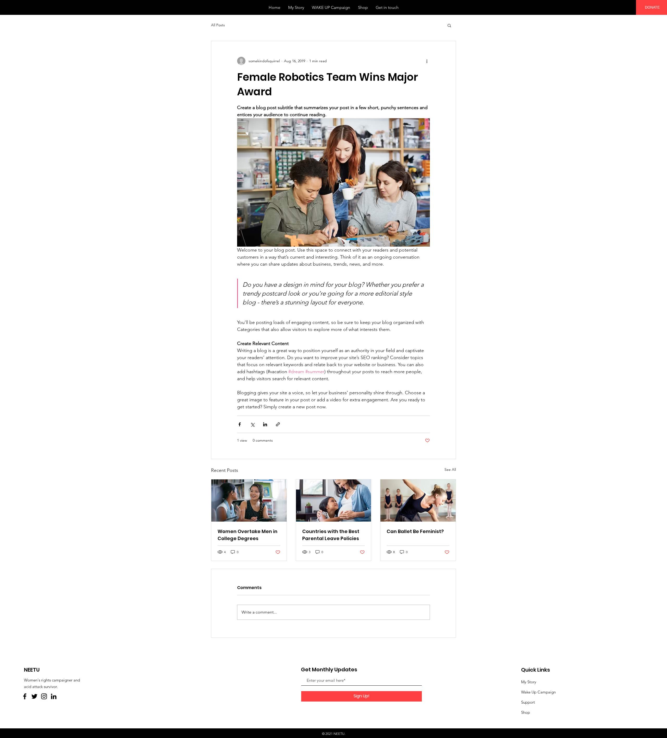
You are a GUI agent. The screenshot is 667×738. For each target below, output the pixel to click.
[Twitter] (34, 696)
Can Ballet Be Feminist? (415, 531)
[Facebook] (25, 696)
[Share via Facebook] (239, 424)
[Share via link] (277, 424)
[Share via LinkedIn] (265, 424)
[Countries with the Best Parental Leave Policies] (333, 500)
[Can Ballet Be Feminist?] (418, 500)
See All (450, 469)
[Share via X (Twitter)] (252, 424)
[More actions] (427, 61)
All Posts (218, 25)
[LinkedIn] (54, 696)
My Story (528, 681)
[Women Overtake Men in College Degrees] (249, 500)
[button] (449, 25)
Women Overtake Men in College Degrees (247, 535)
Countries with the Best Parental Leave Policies (330, 535)
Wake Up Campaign (538, 692)
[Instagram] (44, 696)
